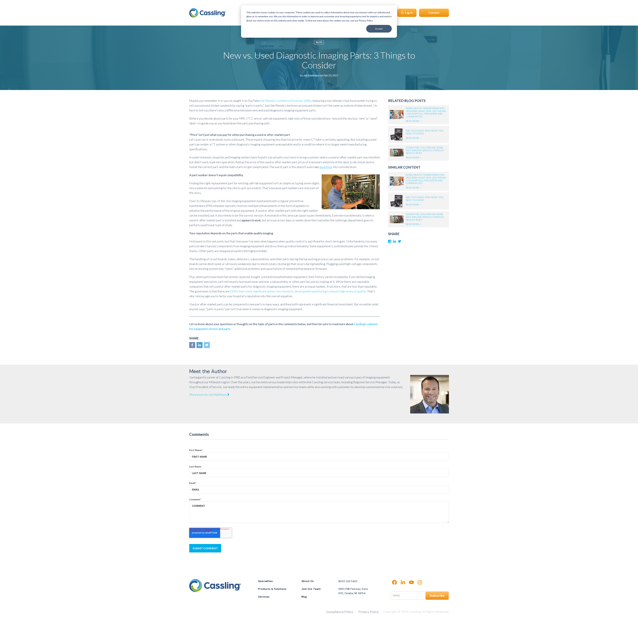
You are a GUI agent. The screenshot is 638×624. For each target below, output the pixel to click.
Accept (379, 28)
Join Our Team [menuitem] (311, 589)
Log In (408, 12)
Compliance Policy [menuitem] (339, 612)
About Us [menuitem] (307, 581)
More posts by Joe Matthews (208, 394)
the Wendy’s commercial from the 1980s (285, 100)
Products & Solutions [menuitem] (272, 589)
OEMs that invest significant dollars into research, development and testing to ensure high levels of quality (298, 291)
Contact (433, 12)
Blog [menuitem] (304, 596)
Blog (319, 42)
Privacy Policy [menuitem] (369, 612)
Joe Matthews (311, 75)
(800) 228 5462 (347, 581)
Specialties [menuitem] (265, 581)
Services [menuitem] (263, 596)
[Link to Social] (192, 345)
